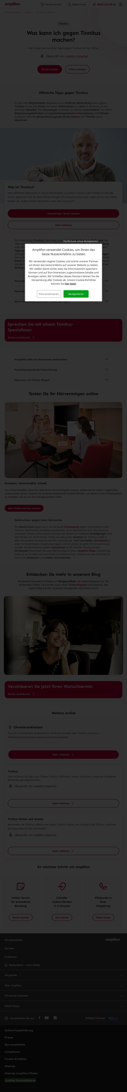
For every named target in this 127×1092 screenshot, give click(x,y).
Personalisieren (49, 294)
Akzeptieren (76, 294)
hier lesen (70, 283)
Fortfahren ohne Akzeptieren (80, 241)
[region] (63, 273)
